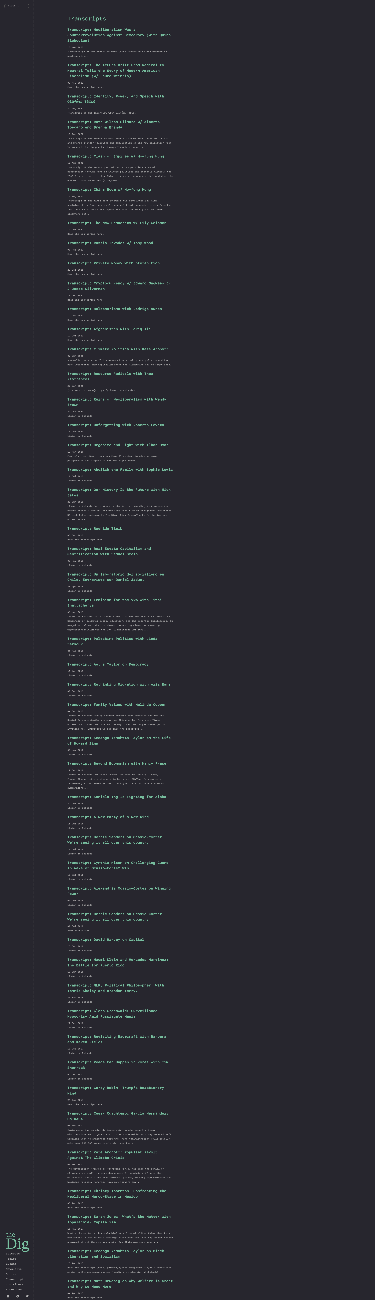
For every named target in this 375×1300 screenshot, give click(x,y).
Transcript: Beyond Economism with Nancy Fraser (117, 764)
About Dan (14, 1289)
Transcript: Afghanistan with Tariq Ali (109, 329)
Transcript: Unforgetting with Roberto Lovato (115, 425)
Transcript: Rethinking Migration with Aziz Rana (119, 685)
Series (11, 1274)
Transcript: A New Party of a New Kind (108, 817)
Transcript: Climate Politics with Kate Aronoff (117, 349)
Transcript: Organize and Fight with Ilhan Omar (117, 445)
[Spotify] (18, 1296)
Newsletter (14, 1269)
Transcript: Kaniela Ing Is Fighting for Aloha (116, 797)
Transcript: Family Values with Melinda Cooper (116, 705)
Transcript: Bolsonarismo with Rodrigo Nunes (114, 309)
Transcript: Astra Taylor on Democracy (108, 665)
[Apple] (9, 1296)
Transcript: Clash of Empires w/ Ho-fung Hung (115, 157)
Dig (17, 1243)
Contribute (14, 1284)
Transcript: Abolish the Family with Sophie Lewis (120, 470)
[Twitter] (28, 1296)
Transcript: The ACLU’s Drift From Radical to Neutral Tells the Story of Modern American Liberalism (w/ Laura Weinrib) (115, 71)
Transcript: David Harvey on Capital (105, 940)
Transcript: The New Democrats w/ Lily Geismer (116, 223)
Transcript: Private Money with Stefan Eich (113, 263)
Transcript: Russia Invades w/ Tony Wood (110, 243)
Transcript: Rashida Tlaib (94, 529)
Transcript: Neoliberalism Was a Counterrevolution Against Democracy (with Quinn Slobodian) (119, 35)
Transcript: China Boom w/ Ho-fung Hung (109, 190)
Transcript (14, 1279)
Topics (11, 1259)
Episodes (13, 1253)
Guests (11, 1264)
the (10, 1234)
